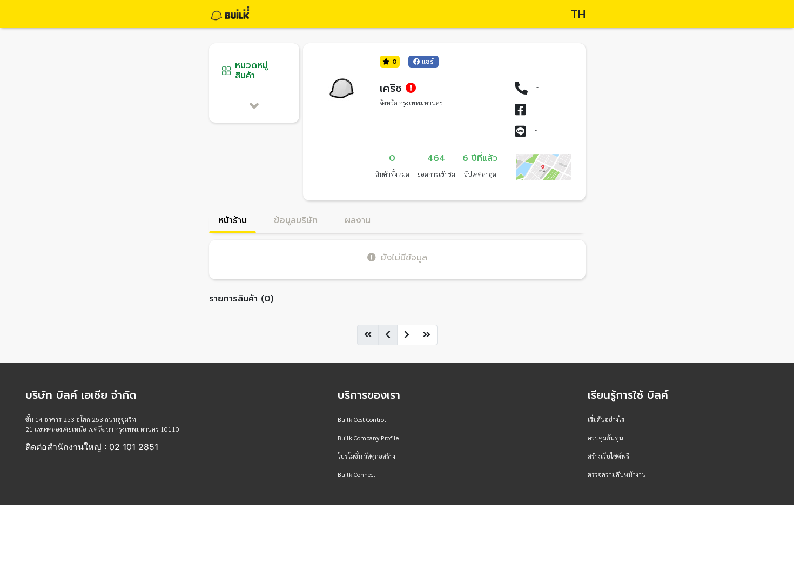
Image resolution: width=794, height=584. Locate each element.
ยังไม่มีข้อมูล (403, 257)
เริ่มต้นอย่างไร (606, 419)
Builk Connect (356, 474)
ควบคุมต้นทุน (605, 437)
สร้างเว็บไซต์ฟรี (608, 456)
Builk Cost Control (362, 419)
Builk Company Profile (368, 437)
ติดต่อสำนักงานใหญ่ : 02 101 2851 (91, 446)
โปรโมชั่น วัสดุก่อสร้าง (366, 456)
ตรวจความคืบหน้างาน (617, 474)
